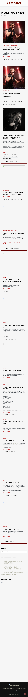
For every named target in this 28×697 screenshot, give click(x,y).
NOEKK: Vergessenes (8, 563)
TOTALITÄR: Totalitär (8, 562)
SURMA (19, 151)
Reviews (5, 368)
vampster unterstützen (14, 693)
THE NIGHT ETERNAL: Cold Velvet (11, 566)
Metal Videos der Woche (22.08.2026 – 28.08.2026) (15, 560)
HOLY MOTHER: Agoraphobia (12, 370)
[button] (1, 3)
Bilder (7, 90)
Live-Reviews (14, 133)
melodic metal (6, 156)
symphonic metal (7, 158)
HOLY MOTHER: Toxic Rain (11, 529)
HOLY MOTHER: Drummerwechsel (13, 441)
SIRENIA (5, 152)
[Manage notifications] (25, 694)
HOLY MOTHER (6, 56)
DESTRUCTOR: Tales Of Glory (10, 564)
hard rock (13, 59)
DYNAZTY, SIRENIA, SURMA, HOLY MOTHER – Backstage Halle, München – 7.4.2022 (13, 137)
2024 (4, 90)
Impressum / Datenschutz (8, 688)
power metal (14, 154)
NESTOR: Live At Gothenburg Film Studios (13, 561)
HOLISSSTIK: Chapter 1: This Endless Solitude (13, 572)
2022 (4, 190)
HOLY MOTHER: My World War (12, 483)
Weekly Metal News (8, 45)
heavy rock (20, 59)
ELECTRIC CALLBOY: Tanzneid (10, 567)
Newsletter (23, 688)
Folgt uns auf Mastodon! (14, 694)
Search (26, 552)
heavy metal (6, 59)
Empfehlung (6, 133)
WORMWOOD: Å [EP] (8, 571)
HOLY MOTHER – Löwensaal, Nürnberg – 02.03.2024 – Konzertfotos (12, 95)
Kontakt (18, 688)
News (15, 45)
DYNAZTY (5, 151)
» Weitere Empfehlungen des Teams (8, 574)
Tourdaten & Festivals (12, 230)
